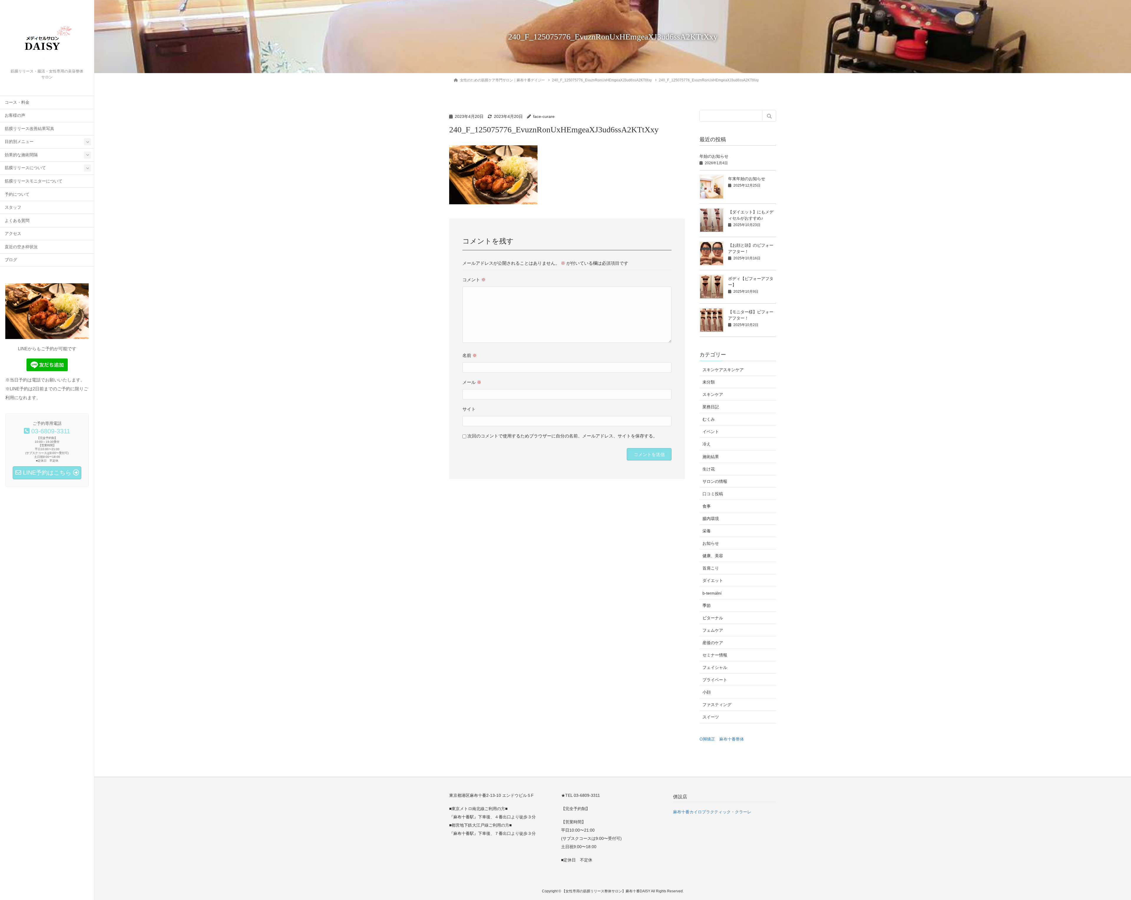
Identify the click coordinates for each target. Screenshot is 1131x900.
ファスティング (716, 704)
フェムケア (712, 630)
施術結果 (710, 456)
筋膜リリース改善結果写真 (29, 128)
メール (471, 382)
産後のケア (712, 642)
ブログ (11, 260)
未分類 (708, 382)
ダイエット (712, 580)
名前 (469, 355)
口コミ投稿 (712, 493)
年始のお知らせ (714, 156)
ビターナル (712, 618)
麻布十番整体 (731, 739)
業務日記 (710, 406)
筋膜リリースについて (25, 168)
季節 (706, 605)
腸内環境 (710, 518)
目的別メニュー (19, 141)
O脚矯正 (707, 739)
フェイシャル (714, 667)
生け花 (708, 469)
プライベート (714, 679)
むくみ (708, 419)
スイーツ (710, 717)
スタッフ (13, 207)
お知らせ (710, 543)
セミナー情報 (714, 655)
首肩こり (710, 568)
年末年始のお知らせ (746, 178)
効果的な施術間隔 (21, 155)
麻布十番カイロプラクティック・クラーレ (712, 811)
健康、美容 (712, 555)
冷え (706, 444)
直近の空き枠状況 (21, 247)
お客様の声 (15, 115)
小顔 (706, 692)
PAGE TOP (1101, 867)
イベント (710, 431)
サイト (469, 409)
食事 (706, 506)
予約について (17, 194)
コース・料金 (17, 102)
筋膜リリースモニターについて (33, 181)
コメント (474, 279)
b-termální (712, 593)
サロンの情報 (714, 481)
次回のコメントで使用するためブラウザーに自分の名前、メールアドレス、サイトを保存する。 (562, 435)
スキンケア (712, 394)
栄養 (706, 531)
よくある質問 (17, 220)
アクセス (13, 233)
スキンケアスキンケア (723, 369)
